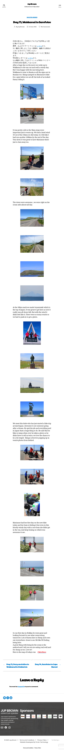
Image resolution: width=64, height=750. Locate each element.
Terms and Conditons (27, 740)
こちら (39, 46)
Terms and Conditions (28, 747)
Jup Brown (32, 4)
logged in (21, 686)
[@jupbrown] (7, 697)
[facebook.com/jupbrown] (4, 697)
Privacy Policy (42, 740)
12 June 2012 (33, 27)
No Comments (45, 27)
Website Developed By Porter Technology (34, 742)
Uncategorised (32, 17)
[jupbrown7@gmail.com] (11, 697)
